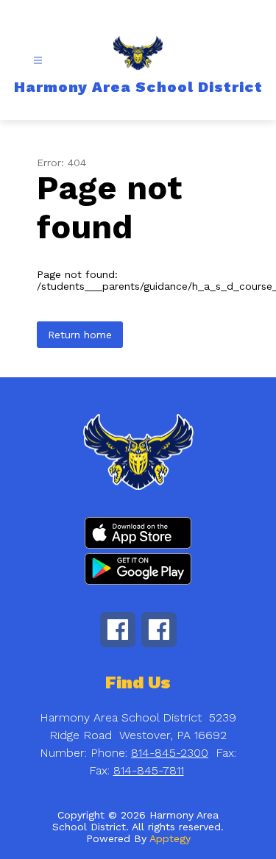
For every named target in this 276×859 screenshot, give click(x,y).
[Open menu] (37, 60)
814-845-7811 (148, 770)
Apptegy (170, 838)
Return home (80, 335)
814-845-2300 (169, 753)
